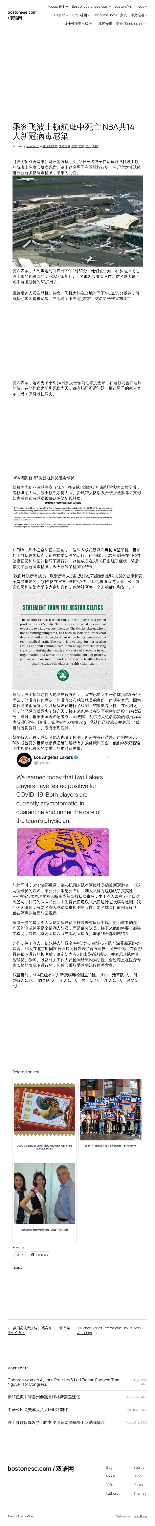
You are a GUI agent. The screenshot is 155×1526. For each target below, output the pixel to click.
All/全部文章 (50, 146)
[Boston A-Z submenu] (133, 6)
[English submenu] (67, 15)
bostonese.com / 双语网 (41, 1468)
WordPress (140, 1516)
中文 (74, 146)
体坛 (88, 146)
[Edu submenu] (146, 6)
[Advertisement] (77, 72)
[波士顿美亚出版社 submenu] (94, 24)
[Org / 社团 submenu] (89, 15)
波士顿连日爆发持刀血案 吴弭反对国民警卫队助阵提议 (56, 1422)
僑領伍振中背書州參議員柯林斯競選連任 (44, 1397)
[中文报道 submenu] (146, 15)
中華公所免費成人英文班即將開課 (38, 1409)
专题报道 (64, 146)
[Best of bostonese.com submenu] (110, 6)
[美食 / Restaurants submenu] (146, 24)
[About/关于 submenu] (67, 6)
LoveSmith (32, 146)
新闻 (95, 146)
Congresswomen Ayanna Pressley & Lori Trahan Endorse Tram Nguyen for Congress (64, 1382)
